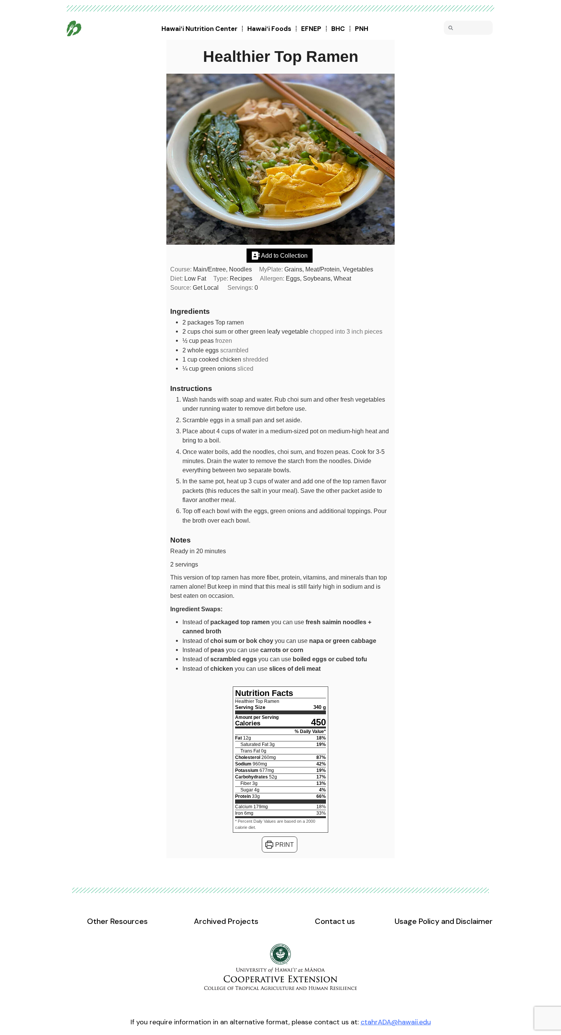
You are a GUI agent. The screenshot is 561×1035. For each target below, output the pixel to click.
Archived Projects (226, 921)
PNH (361, 28)
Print (284, 844)
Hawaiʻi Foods (269, 28)
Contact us (335, 921)
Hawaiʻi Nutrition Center (199, 28)
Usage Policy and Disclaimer (444, 921)
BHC (338, 28)
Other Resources (117, 921)
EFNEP (311, 28)
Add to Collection (284, 255)
